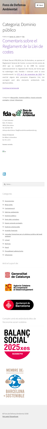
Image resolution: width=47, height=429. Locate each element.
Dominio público (24, 98)
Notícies (8, 244)
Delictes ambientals (12, 212)
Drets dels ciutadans (12, 219)
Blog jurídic (14, 98)
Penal (7, 247)
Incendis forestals (11, 231)
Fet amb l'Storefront (10, 416)
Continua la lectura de (11, 88)
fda (23, 37)
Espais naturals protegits (13, 223)
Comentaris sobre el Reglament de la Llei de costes (23, 46)
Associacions (9, 201)
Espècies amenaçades (12, 227)
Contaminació (10, 208)
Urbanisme (19, 100)
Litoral (12, 100)
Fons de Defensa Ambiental (14, 7)
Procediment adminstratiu (14, 251)
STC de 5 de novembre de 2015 (29, 74)
